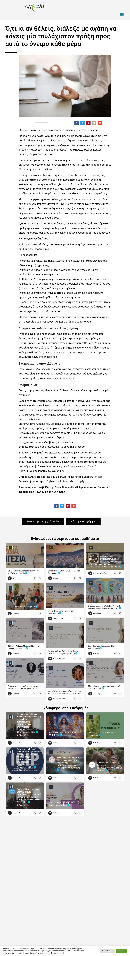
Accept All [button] (121, 951)
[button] (76, 123)
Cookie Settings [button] (107, 951)
